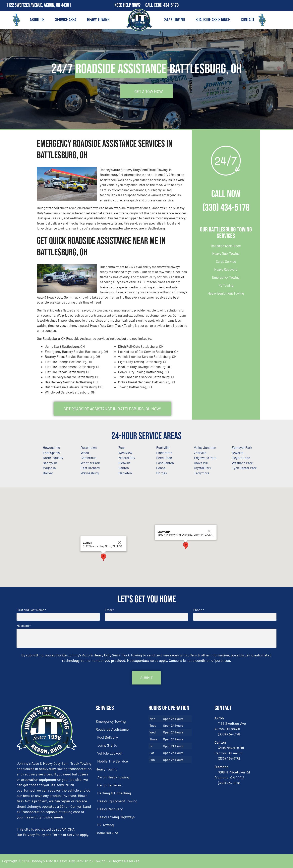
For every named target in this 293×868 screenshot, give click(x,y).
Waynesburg (90, 473)
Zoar (121, 447)
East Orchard (90, 468)
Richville (124, 463)
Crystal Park (202, 468)
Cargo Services (109, 785)
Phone (198, 609)
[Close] (119, 542)
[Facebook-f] (279, 5)
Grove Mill (201, 463)
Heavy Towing (98, 20)
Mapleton (125, 473)
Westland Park (242, 463)
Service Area (65, 20)
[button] (103, 557)
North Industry (53, 458)
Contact (247, 20)
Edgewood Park (205, 458)
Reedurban (164, 458)
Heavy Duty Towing (226, 253)
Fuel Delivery (107, 737)
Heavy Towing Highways (116, 817)
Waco (85, 453)
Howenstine (51, 447)
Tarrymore (201, 473)
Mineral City (126, 458)
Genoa (160, 468)
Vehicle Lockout (110, 753)
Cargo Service (226, 261)
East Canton (165, 463)
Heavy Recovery (225, 269)
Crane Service (107, 833)
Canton (123, 468)
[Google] (287, 5)
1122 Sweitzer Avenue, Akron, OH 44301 (38, 5)
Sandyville (50, 463)
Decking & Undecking (114, 793)
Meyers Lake (241, 458)
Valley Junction (205, 447)
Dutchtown (89, 447)
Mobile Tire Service (112, 761)
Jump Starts (107, 745)
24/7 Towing (174, 20)
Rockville (162, 447)
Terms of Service (65, 834)
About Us (37, 20)
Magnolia (49, 468)
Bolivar (48, 473)
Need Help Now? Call (134, 5)
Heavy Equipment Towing (226, 293)
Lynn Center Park (244, 468)
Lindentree (164, 453)
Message (23, 625)
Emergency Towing (226, 277)
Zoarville (200, 453)
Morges (161, 473)
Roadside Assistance (213, 20)
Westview (125, 453)
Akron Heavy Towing (113, 777)
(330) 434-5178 (166, 5)
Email (109, 609)
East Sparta (51, 453)
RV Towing (225, 285)
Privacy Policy (34, 834)
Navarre (237, 453)
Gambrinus (88, 458)
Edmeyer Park (242, 447)
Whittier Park (90, 463)
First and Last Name (31, 609)
